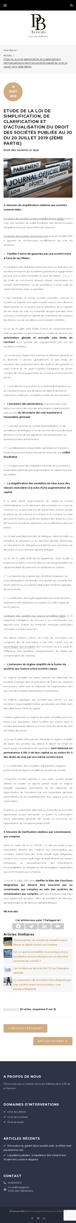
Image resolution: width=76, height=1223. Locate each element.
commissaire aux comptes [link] (19, 646)
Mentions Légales (33, 1211)
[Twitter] (31, 926)
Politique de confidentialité (55, 1211)
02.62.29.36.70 (15, 1182)
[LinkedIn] (44, 1218)
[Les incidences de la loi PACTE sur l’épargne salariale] (8, 967)
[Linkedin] (44, 926)
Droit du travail (15, 1122)
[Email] (57, 926)
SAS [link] (62, 615)
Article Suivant (51, 1041)
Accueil (8, 55)
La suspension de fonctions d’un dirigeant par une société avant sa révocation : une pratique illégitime (42, 984)
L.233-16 (65, 275)
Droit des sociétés (16, 150)
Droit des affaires (16, 1111)
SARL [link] (60, 218)
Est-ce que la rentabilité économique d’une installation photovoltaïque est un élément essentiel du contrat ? (40, 956)
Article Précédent (27, 1028)
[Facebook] (18, 926)
